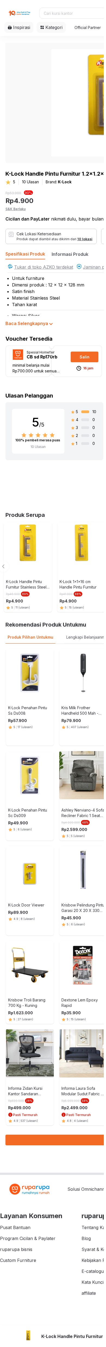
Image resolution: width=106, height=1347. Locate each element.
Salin (84, 357)
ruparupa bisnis (16, 1249)
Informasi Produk (70, 254)
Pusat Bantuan (15, 1227)
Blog (86, 1238)
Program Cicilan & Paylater (27, 1238)
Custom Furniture (18, 1260)
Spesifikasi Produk (25, 254)
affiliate (89, 1293)
